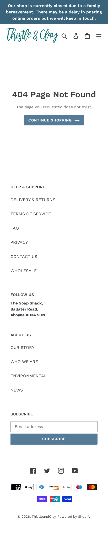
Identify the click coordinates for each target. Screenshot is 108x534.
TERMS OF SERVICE (30, 213)
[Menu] (99, 36)
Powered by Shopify (73, 516)
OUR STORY (22, 347)
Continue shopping (50, 120)
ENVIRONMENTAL (28, 375)
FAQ (14, 228)
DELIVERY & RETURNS (32, 199)
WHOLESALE (23, 270)
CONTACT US (23, 256)
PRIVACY (19, 242)
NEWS (16, 390)
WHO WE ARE (24, 361)
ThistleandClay (44, 516)
